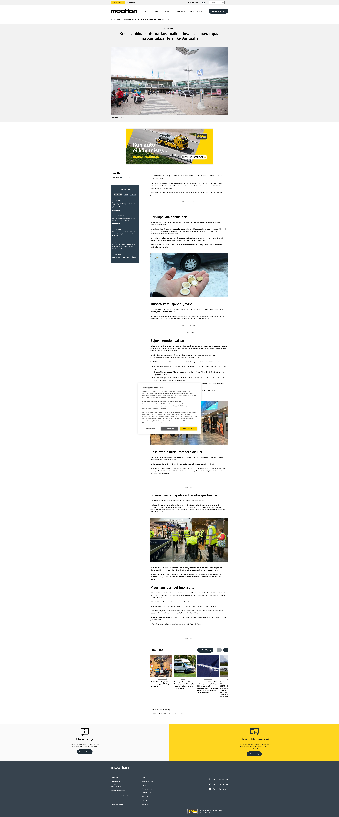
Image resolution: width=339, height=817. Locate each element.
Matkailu (173, 28)
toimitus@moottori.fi (118, 790)
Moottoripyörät (162, 679)
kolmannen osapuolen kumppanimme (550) (169, 393)
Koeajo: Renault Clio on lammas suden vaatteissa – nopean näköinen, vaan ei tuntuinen (123, 234)
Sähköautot (146, 796)
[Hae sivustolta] (223, 2)
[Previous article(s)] (219, 650)
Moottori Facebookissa (220, 779)
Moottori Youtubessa (219, 789)
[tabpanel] (125, 229)
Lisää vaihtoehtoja (150, 428)
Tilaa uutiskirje (131, 3)
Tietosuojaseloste (117, 804)
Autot (144, 777)
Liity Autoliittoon (117, 2)
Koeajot (144, 785)
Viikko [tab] (126, 194)
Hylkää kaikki (170, 428)
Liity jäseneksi (253, 754)
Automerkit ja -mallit (217, 11)
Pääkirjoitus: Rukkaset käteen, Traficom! (124, 257)
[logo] (124, 12)
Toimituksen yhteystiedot (119, 795)
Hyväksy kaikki (188, 428)
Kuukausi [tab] (133, 194)
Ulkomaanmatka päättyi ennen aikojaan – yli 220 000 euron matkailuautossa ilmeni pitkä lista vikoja (124, 205)
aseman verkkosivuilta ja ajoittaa (205, 316)
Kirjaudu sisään (194, 3)
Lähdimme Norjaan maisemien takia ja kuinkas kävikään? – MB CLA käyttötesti (124, 219)
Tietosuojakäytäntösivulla (155, 421)
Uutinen (118, 20)
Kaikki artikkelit (204, 650)
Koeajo (183, 679)
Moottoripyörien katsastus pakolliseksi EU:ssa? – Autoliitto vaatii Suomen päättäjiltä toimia (123, 246)
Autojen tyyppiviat (148, 781)
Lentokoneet (208, 679)
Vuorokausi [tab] (118, 194)
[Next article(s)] (225, 650)
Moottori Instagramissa (220, 784)
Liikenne (144, 800)
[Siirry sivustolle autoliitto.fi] (192, 811)
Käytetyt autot (147, 789)
